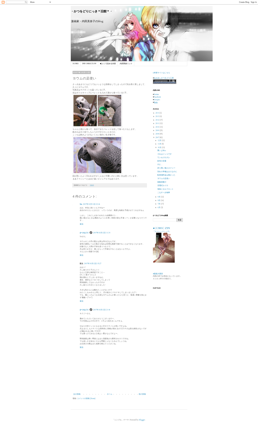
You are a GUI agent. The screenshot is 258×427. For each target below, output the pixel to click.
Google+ (157, 99)
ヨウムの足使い (163, 178)
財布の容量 (161, 161)
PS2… (159, 164)
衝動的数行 (161, 182)
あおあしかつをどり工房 (164, 78)
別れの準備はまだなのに (167, 171)
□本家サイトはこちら (161, 72)
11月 (160, 144)
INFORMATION (89, 63)
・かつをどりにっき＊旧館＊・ (92, 11)
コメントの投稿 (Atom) (86, 398)
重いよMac (161, 150)
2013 (158, 116)
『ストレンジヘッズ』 (162, 231)
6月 (159, 207)
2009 (158, 130)
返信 (81, 224)
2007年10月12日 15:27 (92, 263)
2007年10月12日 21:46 (101, 310)
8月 (159, 200)
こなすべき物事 (163, 192)
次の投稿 (76, 394)
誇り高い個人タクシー (166, 168)
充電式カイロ (162, 185)
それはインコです (164, 154)
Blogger (142, 420)
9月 (159, 197)
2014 (158, 113)
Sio (81, 204)
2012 (158, 120)
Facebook (157, 97)
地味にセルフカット (165, 189)
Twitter (156, 94)
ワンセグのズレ (163, 157)
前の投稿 (142, 394)
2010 (158, 127)
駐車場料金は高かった (166, 175)
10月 (160, 147)
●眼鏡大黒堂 (158, 274)
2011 (158, 123)
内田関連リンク (126, 63)
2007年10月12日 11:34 (101, 233)
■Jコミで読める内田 (108, 63)
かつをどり (84, 233)
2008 (158, 134)
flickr (156, 102)
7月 (159, 204)
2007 (158, 137)
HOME (76, 63)
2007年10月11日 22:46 (91, 204)
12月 (160, 140)
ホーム (109, 394)
